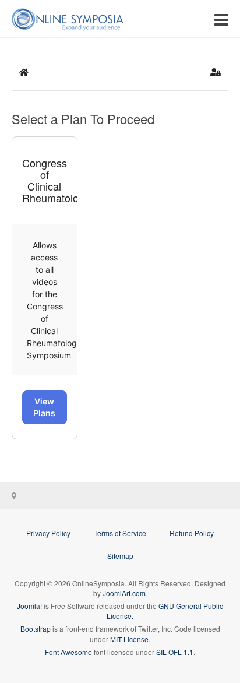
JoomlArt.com (124, 593)
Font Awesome (68, 652)
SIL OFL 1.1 (174, 652)
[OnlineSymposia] (67, 19)
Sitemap (120, 556)
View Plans (44, 407)
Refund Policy (192, 533)
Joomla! (29, 606)
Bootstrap (35, 628)
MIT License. (130, 639)
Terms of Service (120, 533)
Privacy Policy (48, 533)
